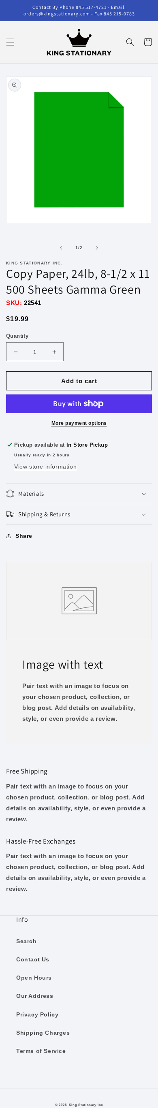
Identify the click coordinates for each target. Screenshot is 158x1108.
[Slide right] (97, 248)
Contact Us (32, 959)
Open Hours (34, 977)
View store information (45, 466)
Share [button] (23, 536)
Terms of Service (41, 1051)
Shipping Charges (43, 1032)
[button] (10, 42)
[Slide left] (61, 248)
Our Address (34, 996)
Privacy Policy (37, 1014)
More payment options (79, 423)
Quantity (17, 336)
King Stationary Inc (86, 1105)
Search (26, 941)
